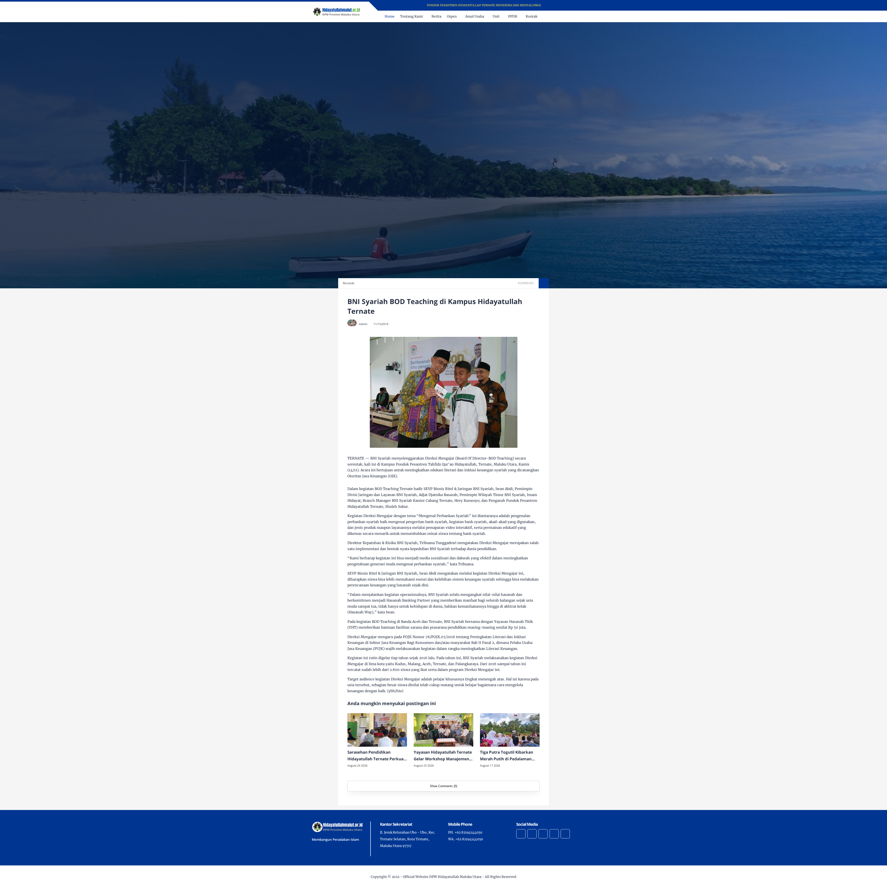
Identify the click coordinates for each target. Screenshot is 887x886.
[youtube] (570, 5)
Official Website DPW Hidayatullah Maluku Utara (442, 877)
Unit (496, 16)
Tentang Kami (411, 16)
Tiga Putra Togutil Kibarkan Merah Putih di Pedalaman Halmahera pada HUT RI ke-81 (509, 755)
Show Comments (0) (443, 786)
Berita (436, 16)
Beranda (348, 283)
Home (390, 16)
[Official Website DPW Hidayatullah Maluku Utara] (336, 11)
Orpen (452, 16)
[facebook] (552, 5)
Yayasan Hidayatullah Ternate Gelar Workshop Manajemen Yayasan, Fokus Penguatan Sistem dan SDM (443, 755)
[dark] (571, 16)
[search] (563, 16)
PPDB (512, 16)
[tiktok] (554, 833)
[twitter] (558, 5)
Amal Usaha (474, 16)
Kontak (531, 16)
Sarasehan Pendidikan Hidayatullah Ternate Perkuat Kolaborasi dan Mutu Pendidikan (376, 755)
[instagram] (564, 5)
